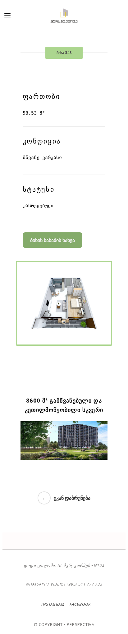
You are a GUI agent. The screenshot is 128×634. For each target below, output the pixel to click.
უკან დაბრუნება (72, 498)
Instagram (53, 604)
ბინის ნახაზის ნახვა (52, 240)
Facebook (79, 604)
